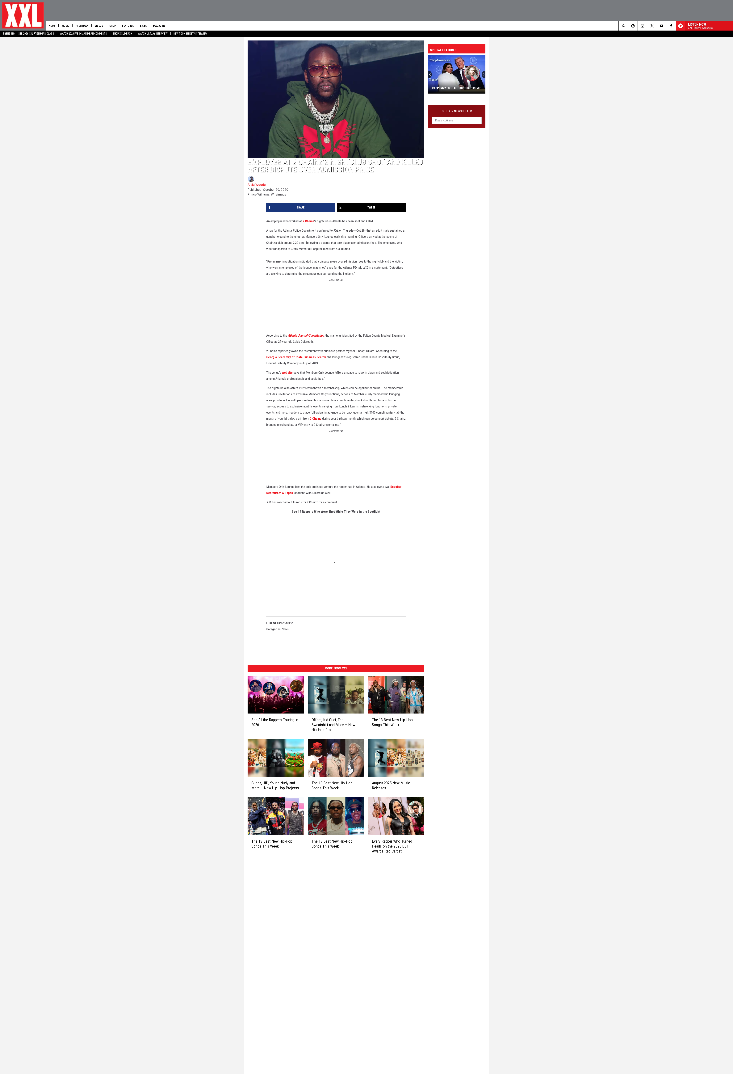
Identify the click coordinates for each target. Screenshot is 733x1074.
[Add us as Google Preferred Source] (633, 26)
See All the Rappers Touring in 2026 (274, 722)
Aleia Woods (257, 185)
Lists (143, 25)
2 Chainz (308, 221)
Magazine (159, 25)
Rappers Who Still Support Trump (456, 88)
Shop (112, 25)
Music (65, 25)
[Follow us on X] (652, 26)
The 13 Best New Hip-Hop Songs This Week (392, 722)
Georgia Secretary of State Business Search (296, 357)
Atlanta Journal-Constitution (306, 335)
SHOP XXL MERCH (122, 33)
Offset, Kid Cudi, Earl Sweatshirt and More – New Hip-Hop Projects (333, 725)
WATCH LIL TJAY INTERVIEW (153, 33)
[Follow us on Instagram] (642, 26)
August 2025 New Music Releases (391, 785)
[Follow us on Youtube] (661, 26)
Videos (99, 25)
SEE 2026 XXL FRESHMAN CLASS (36, 33)
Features (128, 25)
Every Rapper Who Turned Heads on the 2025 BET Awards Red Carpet (392, 846)
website (287, 372)
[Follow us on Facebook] (671, 26)
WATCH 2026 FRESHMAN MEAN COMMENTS (83, 33)
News (52, 25)
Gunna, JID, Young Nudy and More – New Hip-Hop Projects (275, 785)
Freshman (82, 25)
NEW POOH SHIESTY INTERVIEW (190, 33)
